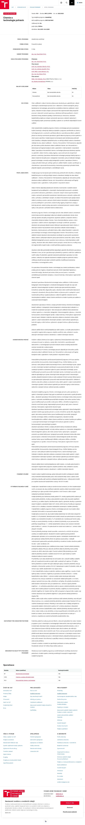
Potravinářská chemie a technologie (25, 680)
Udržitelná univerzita (63, 740)
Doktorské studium (62, 702)
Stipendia (59, 717)
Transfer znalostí (8, 751)
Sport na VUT (7, 702)
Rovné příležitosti (62, 765)
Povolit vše (70, 803)
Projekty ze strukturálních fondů (12, 760)
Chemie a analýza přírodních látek (25, 677)
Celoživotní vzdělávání (36, 702)
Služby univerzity (34, 745)
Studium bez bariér (62, 726)
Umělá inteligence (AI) (63, 782)
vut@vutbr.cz (60, 796)
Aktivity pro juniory (35, 699)
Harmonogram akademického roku (67, 696)
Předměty (60, 690)
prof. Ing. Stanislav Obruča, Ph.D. (41, 66)
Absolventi (62, 779)
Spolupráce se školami (36, 742)
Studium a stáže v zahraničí (64, 712)
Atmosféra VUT (7, 690)
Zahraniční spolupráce (36, 740)
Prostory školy (7, 693)
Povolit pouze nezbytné (70, 811)
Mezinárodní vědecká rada (10, 742)
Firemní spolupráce (35, 737)
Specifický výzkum (8, 763)
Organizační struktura (63, 752)
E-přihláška (33, 710)
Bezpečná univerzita (62, 745)
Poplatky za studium (62, 707)
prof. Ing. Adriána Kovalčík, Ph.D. (41, 69)
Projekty (5, 757)
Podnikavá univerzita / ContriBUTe (66, 742)
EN (72, 2)
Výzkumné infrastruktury (10, 748)
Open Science (7, 754)
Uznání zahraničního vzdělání (65, 715)
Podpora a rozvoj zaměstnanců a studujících (69, 762)
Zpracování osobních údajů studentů (67, 710)
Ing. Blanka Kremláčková (38, 81)
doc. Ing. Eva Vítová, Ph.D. (39, 74)
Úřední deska (60, 754)
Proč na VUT (33, 690)
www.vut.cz (59, 794)
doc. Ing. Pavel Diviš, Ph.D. (39, 54)
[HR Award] (46, 821)
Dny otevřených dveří (36, 696)
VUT (13, 7)
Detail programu (49, 7)
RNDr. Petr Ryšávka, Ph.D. (39, 79)
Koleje (5, 696)
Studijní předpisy (61, 704)
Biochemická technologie (22, 674)
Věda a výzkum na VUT (9, 737)
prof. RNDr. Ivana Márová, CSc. (40, 71)
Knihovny (61, 720)
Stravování (6, 699)
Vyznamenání (60, 748)
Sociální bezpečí (61, 723)
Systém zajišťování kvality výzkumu (13, 745)
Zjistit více (8, 812)
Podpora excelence (8, 740)
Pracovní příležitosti (64, 759)
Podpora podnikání (62, 729)
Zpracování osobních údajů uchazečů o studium (41, 706)
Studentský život (7, 705)
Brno (4, 708)
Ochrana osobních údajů (64, 757)
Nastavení (70, 807)
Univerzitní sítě (34, 751)
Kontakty (59, 773)
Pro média (60, 776)
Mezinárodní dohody (35, 748)
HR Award (60, 770)
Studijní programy (35, 7)
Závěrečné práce (62, 699)
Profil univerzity (61, 737)
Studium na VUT (21, 7)
